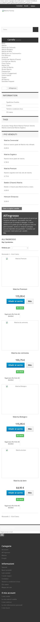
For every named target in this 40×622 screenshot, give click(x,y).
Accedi (26, 6)
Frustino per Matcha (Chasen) (11, 59)
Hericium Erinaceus (11, 197)
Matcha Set (5, 65)
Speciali (4, 567)
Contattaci (19, 6)
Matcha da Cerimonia (8, 47)
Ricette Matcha (6, 69)
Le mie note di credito (9, 599)
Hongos (4, 77)
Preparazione (6, 71)
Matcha (4, 45)
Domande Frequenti (8, 81)
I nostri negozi (7, 576)
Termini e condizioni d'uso (14, 109)
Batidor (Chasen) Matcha (13, 183)
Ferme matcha (6, 75)
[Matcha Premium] (20, 271)
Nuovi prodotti (7, 570)
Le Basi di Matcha (7, 67)
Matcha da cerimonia (20, 353)
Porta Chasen (6, 63)
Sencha (32, 126)
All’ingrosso (5, 79)
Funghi (4, 558)
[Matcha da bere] (20, 463)
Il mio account (8, 593)
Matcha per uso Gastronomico (11, 53)
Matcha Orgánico (20, 128)
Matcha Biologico (7, 49)
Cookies (9, 105)
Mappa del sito (7, 587)
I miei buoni (6, 608)
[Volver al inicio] (4, 88)
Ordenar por (6, 248)
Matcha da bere (20, 481)
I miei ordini (6, 596)
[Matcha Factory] (20, 16)
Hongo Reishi (13, 126)
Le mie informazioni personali (12, 605)
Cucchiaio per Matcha (9, 61)
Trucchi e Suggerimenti (9, 73)
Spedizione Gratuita (12, 102)
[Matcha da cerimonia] (20, 335)
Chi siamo (9, 112)
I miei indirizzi (7, 602)
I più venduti (10, 134)
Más (4, 233)
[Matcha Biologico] (20, 399)
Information (10, 95)
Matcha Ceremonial (8, 128)
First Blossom (6, 55)
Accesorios (5, 126)
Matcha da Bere (7, 51)
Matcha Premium (24, 126)
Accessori (5, 57)
